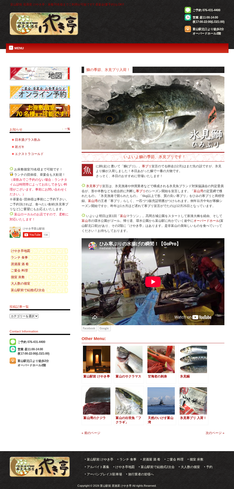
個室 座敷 (18, 277)
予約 (209, 467)
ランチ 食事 (19, 257)
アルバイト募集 (98, 467)
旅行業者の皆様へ (141, 474)
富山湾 (198, 191)
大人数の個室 (20, 283)
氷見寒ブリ (94, 186)
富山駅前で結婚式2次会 (28, 290)
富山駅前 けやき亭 (100, 459)
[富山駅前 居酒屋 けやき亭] (44, 35)
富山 (123, 216)
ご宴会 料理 (19, 270)
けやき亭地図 (20, 251)
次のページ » (215, 433)
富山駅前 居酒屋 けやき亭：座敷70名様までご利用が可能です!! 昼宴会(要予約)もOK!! (67, 4)
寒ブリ (147, 166)
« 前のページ (91, 433)
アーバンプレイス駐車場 (104, 474)
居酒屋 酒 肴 (20, 264)
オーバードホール (206, 220)
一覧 (67, 129)
